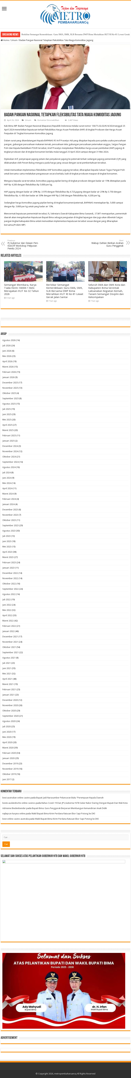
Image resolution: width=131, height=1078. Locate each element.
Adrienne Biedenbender (14, 808)
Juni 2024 (6, 478)
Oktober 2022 (9, 583)
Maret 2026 (7, 366)
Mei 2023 (6, 546)
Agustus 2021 (9, 657)
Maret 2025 (7, 430)
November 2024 (10, 451)
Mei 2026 (6, 356)
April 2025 (7, 425)
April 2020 (7, 742)
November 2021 (10, 642)
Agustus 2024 (9, 467)
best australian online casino (16, 797)
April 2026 (7, 361)
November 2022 (10, 578)
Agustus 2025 (9, 403)
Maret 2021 (7, 684)
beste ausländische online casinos (18, 803)
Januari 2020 (8, 758)
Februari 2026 (9, 372)
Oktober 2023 (9, 520)
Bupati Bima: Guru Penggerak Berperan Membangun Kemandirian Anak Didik (69, 808)
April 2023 (7, 552)
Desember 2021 (10, 636)
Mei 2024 (6, 483)
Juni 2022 (6, 605)
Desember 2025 (10, 382)
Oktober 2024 (9, 456)
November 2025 (10, 388)
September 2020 (10, 716)
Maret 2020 (7, 747)
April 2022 (7, 615)
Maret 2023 (7, 557)
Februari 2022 (9, 626)
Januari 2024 (8, 504)
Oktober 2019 (9, 774)
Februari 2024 (9, 499)
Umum (14, 40)
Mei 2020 (6, 737)
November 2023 (10, 515)
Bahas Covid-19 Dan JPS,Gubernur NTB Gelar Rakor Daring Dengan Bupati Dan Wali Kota (84, 803)
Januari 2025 (8, 440)
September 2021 (10, 652)
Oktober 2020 (9, 710)
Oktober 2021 (9, 647)
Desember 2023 (10, 509)
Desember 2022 (10, 573)
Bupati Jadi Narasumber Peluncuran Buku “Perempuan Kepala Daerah (70, 797)
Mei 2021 (6, 673)
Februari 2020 (9, 753)
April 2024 (7, 488)
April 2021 (7, 679)
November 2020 (10, 705)
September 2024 (10, 462)
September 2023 (10, 525)
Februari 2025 (9, 435)
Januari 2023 (8, 567)
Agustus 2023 (9, 530)
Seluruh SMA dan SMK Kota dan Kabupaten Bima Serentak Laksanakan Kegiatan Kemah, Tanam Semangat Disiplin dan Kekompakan (106, 291)
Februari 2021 (9, 689)
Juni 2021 (6, 668)
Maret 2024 (7, 493)
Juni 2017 (6, 779)
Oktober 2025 (9, 393)
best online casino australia (15, 819)
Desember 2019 (10, 763)
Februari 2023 (9, 562)
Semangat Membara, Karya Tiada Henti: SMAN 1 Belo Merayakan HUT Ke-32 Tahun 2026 (21, 289)
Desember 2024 (10, 446)
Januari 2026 (8, 377)
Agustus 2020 (9, 721)
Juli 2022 (6, 599)
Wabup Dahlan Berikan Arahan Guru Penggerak (107, 243)
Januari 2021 (8, 694)
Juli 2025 (6, 409)
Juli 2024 (6, 472)
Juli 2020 (6, 726)
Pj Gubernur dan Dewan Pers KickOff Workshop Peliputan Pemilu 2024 (23, 244)
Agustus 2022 (9, 594)
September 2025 (10, 398)
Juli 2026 (6, 345)
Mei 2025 (6, 419)
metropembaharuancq (65, 1073)
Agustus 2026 (9, 340)
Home (6, 40)
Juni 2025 (6, 414)
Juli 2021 (6, 663)
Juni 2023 (6, 541)
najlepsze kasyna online (13, 813)
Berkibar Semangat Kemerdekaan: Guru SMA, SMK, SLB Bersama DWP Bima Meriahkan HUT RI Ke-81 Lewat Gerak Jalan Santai (64, 291)
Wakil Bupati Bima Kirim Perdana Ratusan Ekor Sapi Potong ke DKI (63, 813)
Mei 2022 (6, 610)
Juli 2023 (6, 536)
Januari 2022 (8, 631)
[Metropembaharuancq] (65, 14)
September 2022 (10, 589)
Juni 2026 (6, 351)
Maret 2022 (7, 620)
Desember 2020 (10, 700)
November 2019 (10, 769)
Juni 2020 (6, 732)
